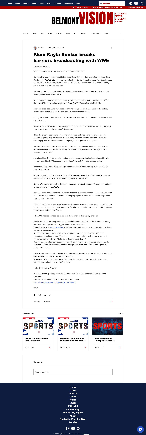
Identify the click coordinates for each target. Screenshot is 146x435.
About (73, 416)
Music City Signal (73, 412)
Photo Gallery (96, 33)
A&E (42, 33)
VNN (75, 33)
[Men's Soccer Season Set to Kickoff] (38, 326)
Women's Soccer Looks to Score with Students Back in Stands (72, 339)
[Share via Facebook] (34, 295)
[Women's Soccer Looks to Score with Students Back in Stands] (73, 326)
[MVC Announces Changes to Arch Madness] (107, 326)
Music (68, 33)
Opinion (59, 33)
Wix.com (86, 434)
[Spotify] (130, 3)
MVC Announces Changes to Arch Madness (103, 339)
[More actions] (111, 48)
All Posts (25, 33)
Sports (50, 33)
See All (121, 313)
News (34, 33)
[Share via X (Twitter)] (40, 295)
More (106, 33)
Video (73, 396)
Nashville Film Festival (73, 419)
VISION (96, 18)
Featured (84, 33)
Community (73, 409)
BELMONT (65, 21)
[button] (120, 33)
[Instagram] (141, 3)
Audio (73, 400)
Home (73, 387)
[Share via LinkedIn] (45, 295)
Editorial (73, 406)
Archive (73, 422)
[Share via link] (50, 295)
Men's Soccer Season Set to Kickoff (36, 339)
